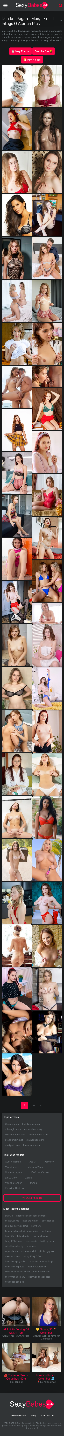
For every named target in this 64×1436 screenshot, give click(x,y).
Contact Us (47, 1415)
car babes (46, 1230)
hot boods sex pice (14, 1281)
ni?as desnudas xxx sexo (17, 1271)
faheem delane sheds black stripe (21, 1230)
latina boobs (23, 1235)
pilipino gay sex (46, 1251)
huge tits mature (31, 1220)
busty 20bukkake (13, 1241)
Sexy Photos (22, 51)
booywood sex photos (39, 1276)
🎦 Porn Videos (32, 59)
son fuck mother (41, 1271)
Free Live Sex (42, 51)
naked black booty (14, 1246)
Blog (33, 1415)
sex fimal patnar (41, 1235)
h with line (36, 1225)
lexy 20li (9, 1235)
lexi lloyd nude (47, 1241)
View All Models (32, 1197)
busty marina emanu (15, 1276)
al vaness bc (48, 1220)
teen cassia (31, 1241)
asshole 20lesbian (37, 1266)
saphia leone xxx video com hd (20, 1251)
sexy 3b (9, 1215)
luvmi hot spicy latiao (15, 1261)
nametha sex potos (14, 1266)
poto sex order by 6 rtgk (42, 1261)
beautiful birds (12, 1220)
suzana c (31, 1246)
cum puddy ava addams (16, 1225)
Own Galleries (18, 1415)
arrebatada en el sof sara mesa (31, 1215)
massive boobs (12, 1256)
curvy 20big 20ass (33, 1256)
